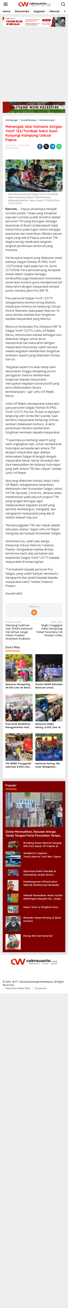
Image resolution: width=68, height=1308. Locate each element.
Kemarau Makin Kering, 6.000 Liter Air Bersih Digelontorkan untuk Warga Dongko (48, 725)
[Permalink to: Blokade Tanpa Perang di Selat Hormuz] (13, 923)
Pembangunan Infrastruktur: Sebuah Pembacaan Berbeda (41, 883)
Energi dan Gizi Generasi (38, 935)
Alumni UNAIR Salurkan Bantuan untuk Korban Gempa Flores (49, 686)
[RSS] (34, 612)
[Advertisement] (34, 63)
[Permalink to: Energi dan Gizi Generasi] (13, 941)
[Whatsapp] (59, 146)
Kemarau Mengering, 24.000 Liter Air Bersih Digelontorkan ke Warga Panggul (18, 686)
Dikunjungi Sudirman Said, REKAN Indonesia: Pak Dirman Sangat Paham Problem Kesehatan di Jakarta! (19, 630)
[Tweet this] (46, 146)
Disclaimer (41, 988)
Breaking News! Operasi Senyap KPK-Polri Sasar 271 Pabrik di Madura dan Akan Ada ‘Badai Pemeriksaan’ (42, 844)
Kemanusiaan (12, 148)
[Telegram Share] (52, 146)
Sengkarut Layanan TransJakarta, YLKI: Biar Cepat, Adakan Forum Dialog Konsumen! (42, 855)
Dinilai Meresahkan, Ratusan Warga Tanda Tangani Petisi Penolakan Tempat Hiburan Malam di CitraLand (33, 833)
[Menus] (6, 4)
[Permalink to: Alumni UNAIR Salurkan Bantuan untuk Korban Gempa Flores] (49, 667)
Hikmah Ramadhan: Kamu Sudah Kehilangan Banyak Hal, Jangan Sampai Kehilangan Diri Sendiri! (43, 897)
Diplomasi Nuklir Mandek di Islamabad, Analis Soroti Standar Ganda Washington (40, 873)
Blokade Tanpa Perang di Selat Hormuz (42, 919)
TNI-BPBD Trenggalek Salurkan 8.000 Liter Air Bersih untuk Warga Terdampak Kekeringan (18, 765)
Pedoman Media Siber (17, 988)
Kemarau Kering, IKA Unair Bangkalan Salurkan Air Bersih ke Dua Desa (48, 765)
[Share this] (40, 146)
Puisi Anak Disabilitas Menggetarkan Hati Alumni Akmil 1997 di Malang (17, 725)
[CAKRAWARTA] (34, 4)
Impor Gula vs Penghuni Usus (40, 907)
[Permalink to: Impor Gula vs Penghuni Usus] (13, 909)
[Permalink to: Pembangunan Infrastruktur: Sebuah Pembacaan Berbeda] (13, 885)
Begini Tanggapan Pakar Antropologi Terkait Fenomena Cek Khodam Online (49, 628)
